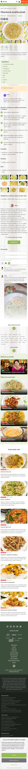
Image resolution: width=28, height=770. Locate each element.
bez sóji (25, 340)
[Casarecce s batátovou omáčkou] (14, 543)
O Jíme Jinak (14, 650)
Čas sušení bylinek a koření (5, 730)
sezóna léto (12, 338)
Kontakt (14, 662)
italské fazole (15, 334)
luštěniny (23, 342)
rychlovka (21, 340)
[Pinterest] (14, 627)
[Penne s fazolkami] (14, 488)
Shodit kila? (24, 1)
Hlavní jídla (3, 469)
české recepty (22, 336)
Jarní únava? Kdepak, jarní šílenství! (7, 721)
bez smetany (3, 344)
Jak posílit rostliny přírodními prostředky (8, 703)
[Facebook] (7, 627)
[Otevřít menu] (26, 4)
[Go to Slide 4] (18, 41)
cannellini (5, 334)
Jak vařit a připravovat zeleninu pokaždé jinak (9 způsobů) (11, 724)
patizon (24, 338)
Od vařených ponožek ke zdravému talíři (8, 722)
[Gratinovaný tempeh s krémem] (14, 599)
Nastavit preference (14, 760)
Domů (2, 8)
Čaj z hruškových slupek (5, 736)
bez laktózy (6, 342)
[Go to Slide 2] (8, 41)
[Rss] (17, 627)
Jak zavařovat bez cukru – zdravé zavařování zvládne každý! (11, 711)
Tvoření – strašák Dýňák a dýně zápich (7, 725)
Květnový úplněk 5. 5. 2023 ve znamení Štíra (9, 728)
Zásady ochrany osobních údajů (14, 767)
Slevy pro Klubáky (14, 658)
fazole (20, 338)
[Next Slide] (26, 30)
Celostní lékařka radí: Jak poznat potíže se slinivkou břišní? (11, 710)
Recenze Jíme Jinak (14, 654)
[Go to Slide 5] (24, 41)
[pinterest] (7, 19)
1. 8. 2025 (10, 275)
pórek (10, 336)
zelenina (10, 334)
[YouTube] (20, 627)
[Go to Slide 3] (13, 41)
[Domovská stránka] (4, 1)
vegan (2, 342)
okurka (2, 338)
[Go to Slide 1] (2, 41)
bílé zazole (13, 336)
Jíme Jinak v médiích (14, 652)
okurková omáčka (4, 336)
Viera (16, 205)
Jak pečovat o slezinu (5, 707)
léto (1, 334)
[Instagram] (11, 627)
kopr (17, 336)
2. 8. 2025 (9, 267)
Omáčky (14, 8)
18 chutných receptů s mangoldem (7, 735)
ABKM (20, 342)
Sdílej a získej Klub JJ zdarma (14, 660)
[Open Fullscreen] (27, 22)
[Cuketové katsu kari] (14, 460)
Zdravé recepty (8, 8)
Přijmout (14, 755)
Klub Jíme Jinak (14, 656)
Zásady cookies (14, 764)
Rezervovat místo (22, 199)
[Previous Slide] (1, 30)
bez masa (7, 340)
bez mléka (6, 338)
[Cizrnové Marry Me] (14, 516)
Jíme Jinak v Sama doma (5, 727)
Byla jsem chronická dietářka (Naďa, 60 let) (8, 718)
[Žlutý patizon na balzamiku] (14, 571)
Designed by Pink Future (14, 671)
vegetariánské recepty (13, 342)
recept (11, 340)
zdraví (20, 334)
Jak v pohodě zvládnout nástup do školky (8, 697)
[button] (14, 30)
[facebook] (4, 19)
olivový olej (16, 340)
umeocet (16, 338)
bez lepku (2, 340)
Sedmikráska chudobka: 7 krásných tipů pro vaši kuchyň (11, 700)
